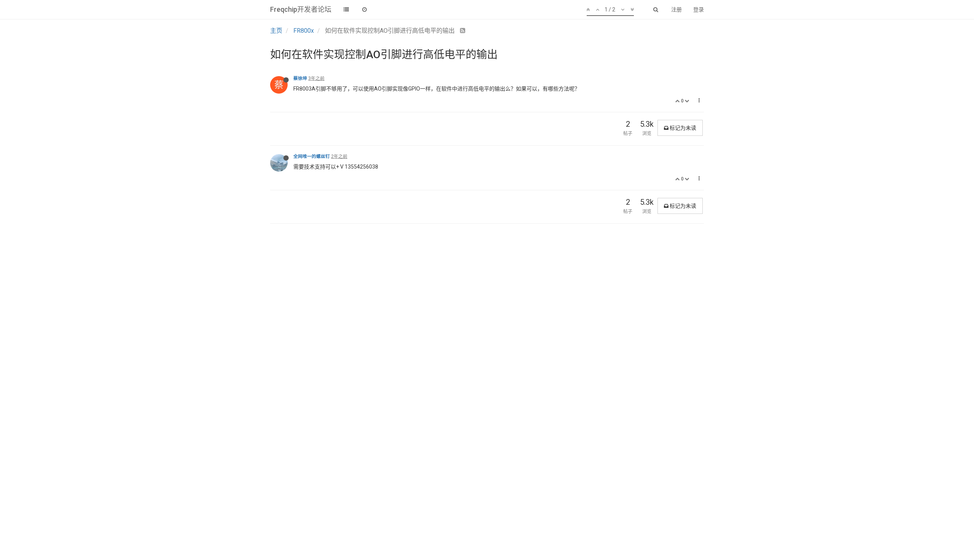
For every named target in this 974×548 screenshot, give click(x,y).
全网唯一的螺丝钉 (311, 156)
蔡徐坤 (300, 78)
